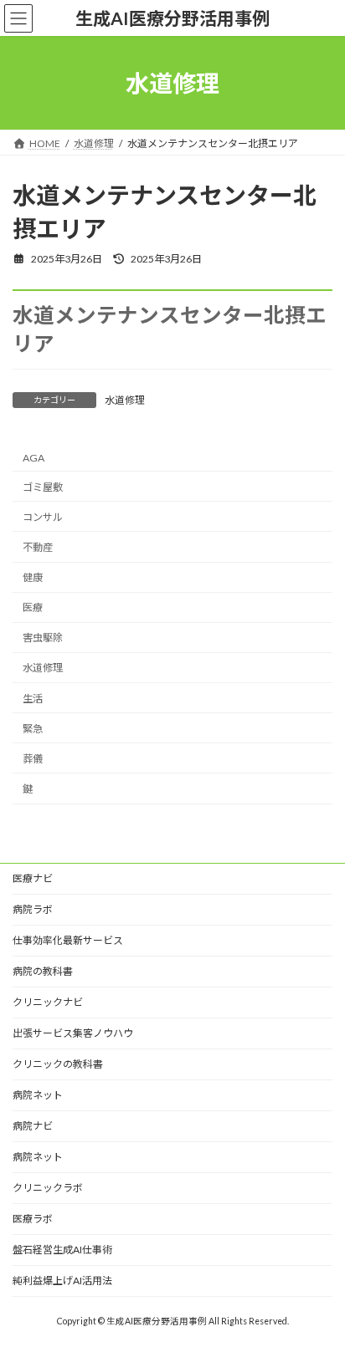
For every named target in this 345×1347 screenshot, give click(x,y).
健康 (33, 577)
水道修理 (125, 400)
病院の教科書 (43, 971)
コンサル (43, 517)
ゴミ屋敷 (43, 487)
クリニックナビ (48, 1002)
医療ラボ (33, 1218)
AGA (33, 458)
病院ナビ (33, 1126)
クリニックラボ (48, 1187)
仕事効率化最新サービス (68, 940)
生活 (33, 698)
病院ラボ (33, 909)
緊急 (33, 728)
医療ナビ (33, 878)
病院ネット (38, 1095)
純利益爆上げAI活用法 (62, 1280)
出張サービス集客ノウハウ (73, 1033)
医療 (33, 607)
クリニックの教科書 (58, 1064)
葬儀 (33, 759)
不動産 (38, 547)
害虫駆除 (43, 638)
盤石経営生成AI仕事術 (62, 1249)
